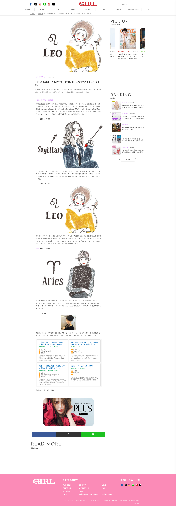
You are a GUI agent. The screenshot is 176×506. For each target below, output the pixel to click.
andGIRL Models (148, 22)
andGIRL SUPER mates (147, 26)
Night (56, 18)
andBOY (117, 10)
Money (86, 10)
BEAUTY (82, 485)
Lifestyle (132, 18)
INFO (65, 494)
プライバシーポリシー (81, 500)
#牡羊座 (45, 390)
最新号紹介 (147, 10)
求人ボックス (48, 360)
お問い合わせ (123, 500)
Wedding (56, 10)
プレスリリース (68, 500)
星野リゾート (102, 14)
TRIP (103, 488)
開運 (71, 10)
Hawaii (102, 10)
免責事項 (107, 500)
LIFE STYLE (84, 488)
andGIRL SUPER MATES (88, 494)
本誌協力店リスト (147, 18)
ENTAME (66, 491)
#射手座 (52, 390)
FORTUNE (67, 488)
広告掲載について (134, 500)
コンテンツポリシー (96, 500)
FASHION (67, 485)
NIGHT (82, 491)
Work (86, 14)
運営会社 (114, 500)
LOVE (104, 485)
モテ (56, 14)
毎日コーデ (25, 10)
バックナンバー (148, 14)
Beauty (42, 9)
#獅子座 (39, 390)
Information (132, 22)
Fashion (132, 10)
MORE (128, 159)
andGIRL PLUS (107, 494)
